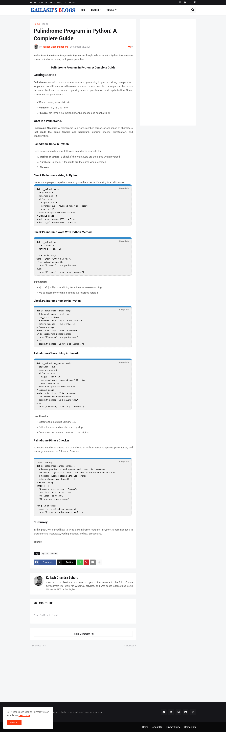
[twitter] (190, 2)
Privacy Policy (56, 2)
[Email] (93, 562)
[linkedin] (180, 2)
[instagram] (195, 2)
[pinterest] (193, 712)
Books (95, 10)
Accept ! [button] (14, 722)
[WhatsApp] (80, 562)
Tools (110, 10)
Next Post (129, 645)
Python (53, 553)
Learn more (24, 715)
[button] (193, 10)
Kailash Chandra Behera (62, 577)
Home (33, 2)
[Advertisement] (167, 72)
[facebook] (185, 2)
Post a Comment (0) (83, 633)
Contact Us (70, 2)
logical (45, 24)
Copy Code (124, 188)
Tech (84, 10)
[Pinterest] (86, 562)
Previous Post (39, 645)
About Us (43, 2)
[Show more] (99, 562)
